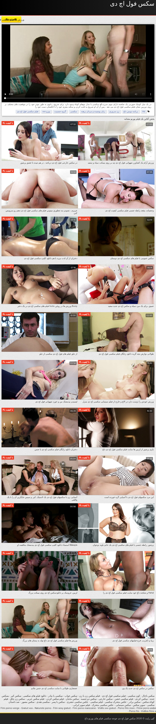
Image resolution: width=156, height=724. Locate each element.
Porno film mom (126, 708)
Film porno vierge (10, 708)
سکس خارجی (106, 698)
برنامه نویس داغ (131, 111)
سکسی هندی (43, 702)
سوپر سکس (138, 705)
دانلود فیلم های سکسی (34, 695)
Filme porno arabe (146, 708)
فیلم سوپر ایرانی (81, 705)
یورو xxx (46, 111)
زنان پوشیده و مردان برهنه (93, 111)
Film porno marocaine (84, 708)
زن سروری (114, 111)
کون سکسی (134, 695)
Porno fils (134, 711)
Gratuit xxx (27, 708)
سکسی (73, 111)
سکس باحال (147, 695)
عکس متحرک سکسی (116, 702)
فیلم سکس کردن (55, 698)
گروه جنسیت (60, 111)
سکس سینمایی (123, 705)
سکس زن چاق (17, 698)
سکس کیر (15, 695)
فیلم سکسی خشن (124, 698)
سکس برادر (134, 702)
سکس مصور (27, 702)
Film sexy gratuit (62, 708)
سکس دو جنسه (89, 698)
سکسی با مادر (55, 695)
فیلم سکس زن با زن (89, 695)
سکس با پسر (58, 702)
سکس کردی (141, 698)
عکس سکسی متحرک (103, 705)
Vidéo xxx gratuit (107, 708)
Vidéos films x (148, 711)
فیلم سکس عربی (35, 698)
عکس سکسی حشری (77, 702)
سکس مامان (72, 698)
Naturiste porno (43, 708)
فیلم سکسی (96, 702)
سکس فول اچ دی (132, 3)
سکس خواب (70, 695)
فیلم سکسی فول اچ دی (27, 111)
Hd (143, 111)
